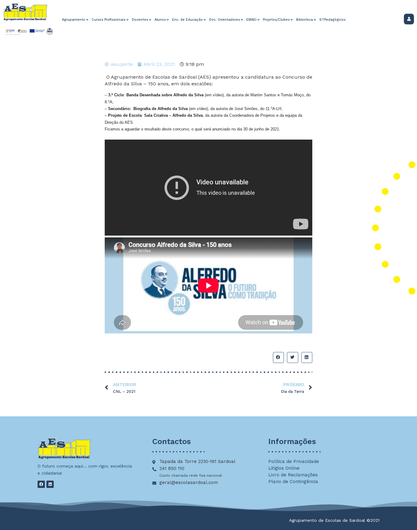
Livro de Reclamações (293, 475)
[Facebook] (41, 484)
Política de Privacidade (293, 461)
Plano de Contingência (293, 481)
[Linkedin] (50, 484)
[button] (278, 357)
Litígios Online (283, 468)
